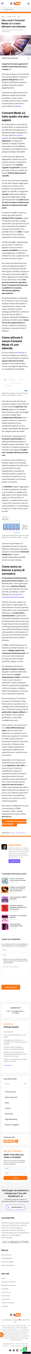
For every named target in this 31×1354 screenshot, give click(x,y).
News (3, 17)
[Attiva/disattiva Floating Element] (24, 1349)
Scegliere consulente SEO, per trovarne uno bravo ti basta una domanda (18, 888)
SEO (24, 833)
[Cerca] (25, 1084)
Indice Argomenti (11, 1097)
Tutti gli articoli (14, 861)
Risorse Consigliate (12, 1125)
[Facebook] (5, 1141)
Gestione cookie (26, 1352)
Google (12, 833)
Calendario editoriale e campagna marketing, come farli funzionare (18, 907)
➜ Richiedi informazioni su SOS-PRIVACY (14, 822)
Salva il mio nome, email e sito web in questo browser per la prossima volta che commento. (15, 961)
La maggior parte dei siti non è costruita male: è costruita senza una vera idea (15, 1042)
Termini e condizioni (7, 1303)
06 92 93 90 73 (17, 1207)
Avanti (15, 1178)
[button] (28, 58)
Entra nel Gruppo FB (7, 1265)
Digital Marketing (11, 1119)
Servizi (3, 1278)
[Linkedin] (12, 1141)
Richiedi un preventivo (8, 1285)
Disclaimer (4, 1306)
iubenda (18, 106)
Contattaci (4, 1289)
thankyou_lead (8, 1032)
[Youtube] (8, 1141)
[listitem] (15, 1230)
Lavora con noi (6, 1292)
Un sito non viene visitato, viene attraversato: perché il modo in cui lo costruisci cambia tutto (15, 1054)
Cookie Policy (5, 1299)
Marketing (19, 833)
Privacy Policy (5, 1296)
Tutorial (7, 1108)
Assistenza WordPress (8, 1282)
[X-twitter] (16, 1141)
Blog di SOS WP (6, 1255)
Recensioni (9, 1114)
